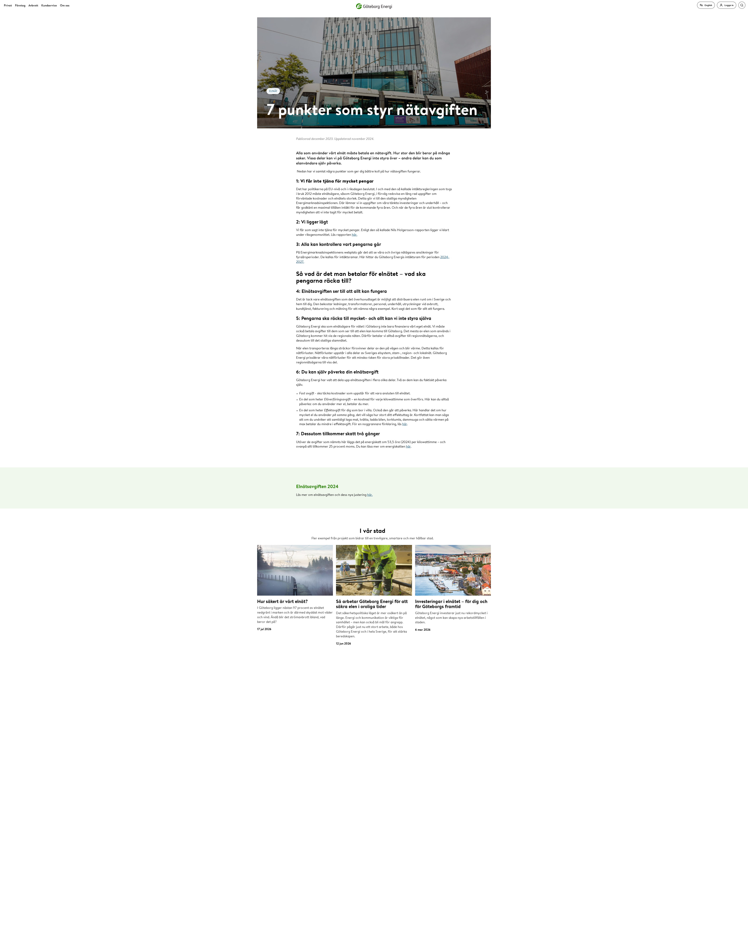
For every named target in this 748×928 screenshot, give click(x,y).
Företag (20, 5)
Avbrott (33, 5)
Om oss (64, 5)
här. (354, 234)
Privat (8, 5)
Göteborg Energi (374, 6)
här (404, 424)
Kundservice (49, 5)
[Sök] (741, 5)
